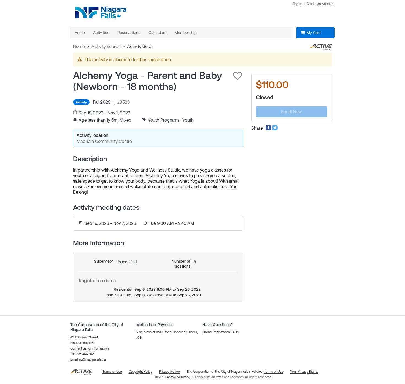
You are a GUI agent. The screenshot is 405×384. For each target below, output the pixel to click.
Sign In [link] (297, 4)
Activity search (105, 46)
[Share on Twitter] (275, 129)
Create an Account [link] (321, 4)
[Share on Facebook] (268, 129)
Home (79, 46)
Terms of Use (274, 372)
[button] (237, 75)
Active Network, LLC (182, 377)
